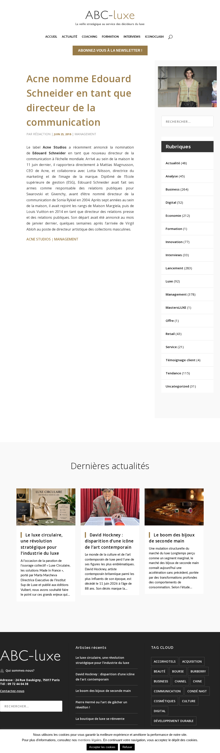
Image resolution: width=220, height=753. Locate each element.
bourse (178, 671)
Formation (174, 228)
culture (189, 701)
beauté (159, 671)
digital (159, 711)
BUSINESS (161, 681)
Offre (170, 320)
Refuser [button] (127, 747)
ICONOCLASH (154, 37)
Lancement (174, 268)
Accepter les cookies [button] (102, 747)
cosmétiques (164, 701)
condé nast (197, 691)
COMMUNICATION (167, 691)
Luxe (169, 281)
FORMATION (110, 37)
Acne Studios (38, 239)
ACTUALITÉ (69, 37)
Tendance (173, 373)
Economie (173, 215)
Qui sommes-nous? (20, 670)
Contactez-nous (12, 691)
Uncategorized (177, 386)
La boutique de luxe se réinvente (100, 719)
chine (197, 681)
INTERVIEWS (132, 37)
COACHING (89, 37)
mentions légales (89, 740)
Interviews (174, 255)
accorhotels (165, 661)
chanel (180, 681)
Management (85, 134)
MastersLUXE (176, 307)
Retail (170, 334)
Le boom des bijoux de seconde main (103, 691)
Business (173, 189)
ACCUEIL (51, 37)
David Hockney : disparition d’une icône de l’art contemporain (109, 541)
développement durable (174, 721)
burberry (198, 671)
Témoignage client (181, 360)
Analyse (172, 176)
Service (171, 347)
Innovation (174, 242)
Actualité (173, 163)
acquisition (192, 661)
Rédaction (41, 134)
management (66, 239)
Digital (171, 202)
